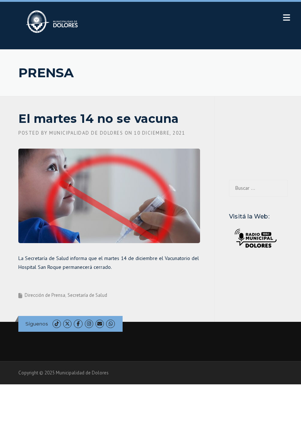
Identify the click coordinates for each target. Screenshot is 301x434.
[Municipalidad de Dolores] (53, 21)
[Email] (99, 324)
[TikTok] (56, 324)
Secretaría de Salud (87, 295)
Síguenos (36, 324)
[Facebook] (78, 324)
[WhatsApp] (110, 324)
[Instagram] (89, 324)
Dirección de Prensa (45, 295)
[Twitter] (67, 324)
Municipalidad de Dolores (86, 133)
